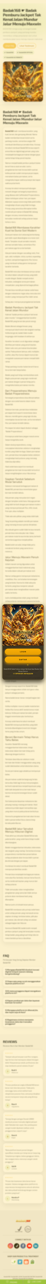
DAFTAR (23, 660)
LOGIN (23, 652)
